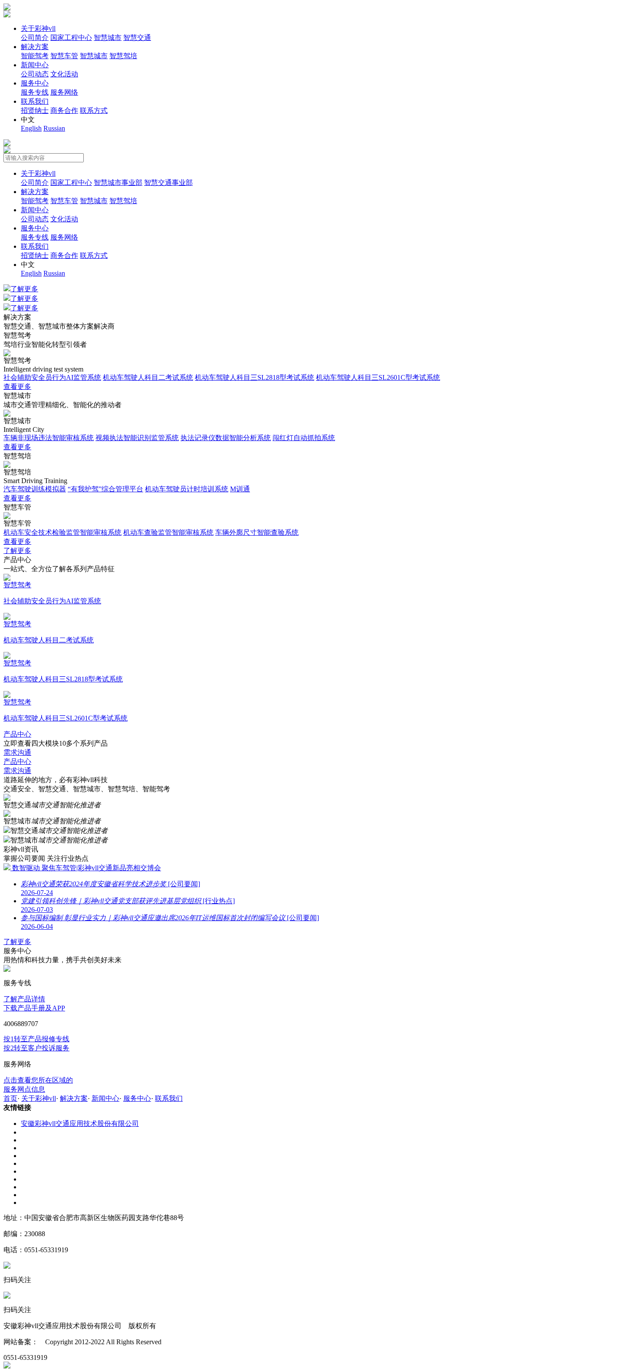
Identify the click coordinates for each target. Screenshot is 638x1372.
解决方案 (35, 46)
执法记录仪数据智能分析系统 (226, 437)
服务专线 (35, 92)
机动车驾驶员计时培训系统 (186, 489)
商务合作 (64, 110)
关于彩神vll (38, 28)
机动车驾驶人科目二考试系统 (148, 377)
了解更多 (24, 289)
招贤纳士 (35, 110)
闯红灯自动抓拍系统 (304, 437)
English (31, 128)
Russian (54, 128)
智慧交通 (137, 37)
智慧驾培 (123, 55)
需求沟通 (17, 752)
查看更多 (17, 386)
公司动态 (35, 74)
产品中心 (17, 734)
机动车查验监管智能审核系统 (168, 532)
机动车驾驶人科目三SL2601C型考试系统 (378, 377)
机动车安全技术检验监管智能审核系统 (62, 532)
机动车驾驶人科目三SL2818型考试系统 (254, 377)
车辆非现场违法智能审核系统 (48, 437)
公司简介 (35, 37)
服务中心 (35, 83)
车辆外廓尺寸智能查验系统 (257, 532)
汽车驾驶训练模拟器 (34, 489)
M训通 (240, 489)
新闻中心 (35, 65)
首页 (10, 1098)
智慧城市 (108, 37)
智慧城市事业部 (118, 182)
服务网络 (64, 92)
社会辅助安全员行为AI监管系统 (52, 377)
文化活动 (64, 74)
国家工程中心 (71, 37)
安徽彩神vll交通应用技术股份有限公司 (80, 1123)
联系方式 (94, 110)
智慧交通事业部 (168, 182)
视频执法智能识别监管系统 (137, 437)
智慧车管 (64, 55)
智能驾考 (35, 55)
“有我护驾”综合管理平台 (105, 489)
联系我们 (35, 101)
